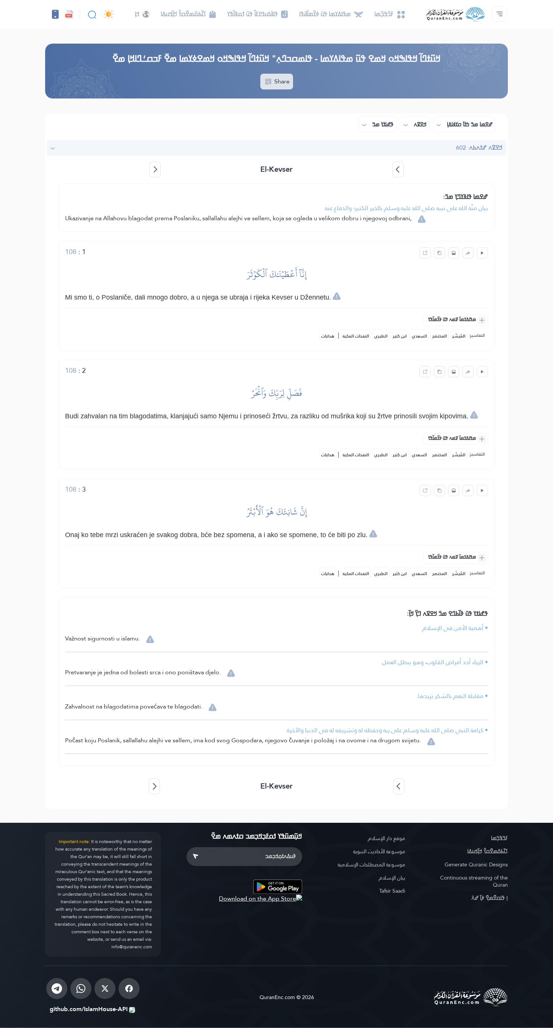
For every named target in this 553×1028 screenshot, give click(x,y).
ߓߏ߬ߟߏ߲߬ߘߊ (499, 838)
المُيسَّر (458, 336)
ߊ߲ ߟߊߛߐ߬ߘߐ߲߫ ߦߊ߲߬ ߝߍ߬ (489, 898)
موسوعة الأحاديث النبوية (379, 851)
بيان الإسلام (392, 878)
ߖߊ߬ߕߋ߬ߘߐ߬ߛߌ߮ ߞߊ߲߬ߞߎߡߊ (487, 851)
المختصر (439, 336)
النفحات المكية (356, 336)
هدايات (327, 336)
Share (281, 81)
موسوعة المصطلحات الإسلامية (371, 864)
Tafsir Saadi (392, 891)
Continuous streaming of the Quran (474, 881)
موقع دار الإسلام (386, 838)
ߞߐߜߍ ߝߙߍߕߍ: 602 (479, 147)
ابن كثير (400, 336)
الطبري (380, 336)
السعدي (419, 336)
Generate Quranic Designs (476, 864)
